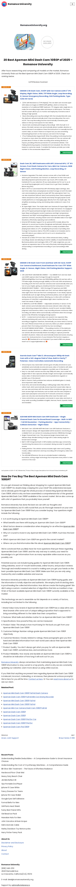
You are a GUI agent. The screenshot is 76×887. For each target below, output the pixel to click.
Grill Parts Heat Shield (10, 806)
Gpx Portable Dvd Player (11, 784)
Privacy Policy (7, 846)
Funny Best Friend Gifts (11, 810)
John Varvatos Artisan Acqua (14, 821)
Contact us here (35, 679)
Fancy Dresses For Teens (12, 791)
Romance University (10, 662)
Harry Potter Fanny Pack (11, 832)
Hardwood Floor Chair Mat (12, 772)
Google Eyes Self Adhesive (12, 798)
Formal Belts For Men (10, 802)
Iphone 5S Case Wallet (11, 795)
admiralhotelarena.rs (21, 885)
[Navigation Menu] (72, 4)
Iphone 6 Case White (10, 787)
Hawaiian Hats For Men (11, 817)
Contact (5, 854)
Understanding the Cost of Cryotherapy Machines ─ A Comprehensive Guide (34, 765)
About (4, 850)
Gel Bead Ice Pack (9, 813)
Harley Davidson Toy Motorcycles (16, 828)
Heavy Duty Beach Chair (11, 776)
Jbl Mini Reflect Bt (8, 780)
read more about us (62, 679)
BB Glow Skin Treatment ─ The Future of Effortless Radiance (27, 769)
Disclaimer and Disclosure (12, 842)
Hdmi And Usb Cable (10, 825)
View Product (67, 152)
